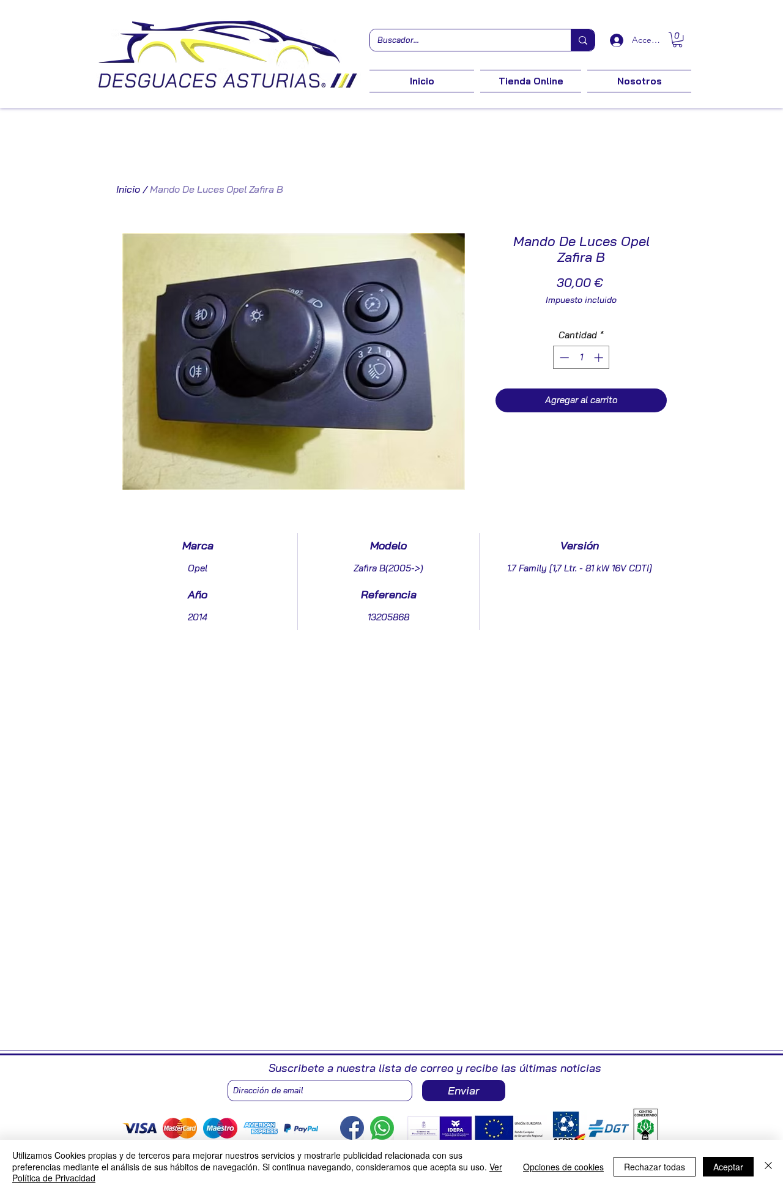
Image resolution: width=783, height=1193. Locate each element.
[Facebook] (352, 1128)
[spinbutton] (581, 357)
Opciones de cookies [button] (563, 1167)
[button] (677, 39)
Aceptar (728, 1167)
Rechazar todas (654, 1167)
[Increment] (600, 357)
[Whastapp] (382, 1128)
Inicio (128, 189)
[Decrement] (563, 357)
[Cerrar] (768, 1166)
